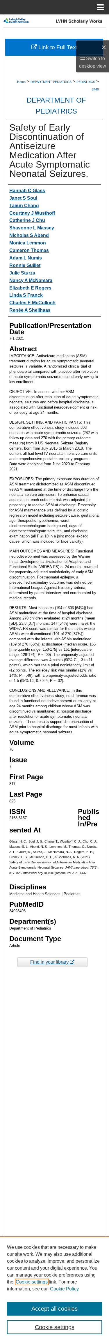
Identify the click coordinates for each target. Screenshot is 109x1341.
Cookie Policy (64, 1288)
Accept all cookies (54, 1308)
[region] (54, 1288)
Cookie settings (32, 1281)
